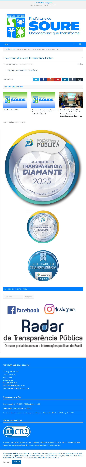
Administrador (11, 64)
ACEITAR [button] (16, 462)
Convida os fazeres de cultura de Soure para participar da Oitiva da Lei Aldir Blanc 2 (43, 112)
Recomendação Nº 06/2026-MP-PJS (14, 404)
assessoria (55, 442)
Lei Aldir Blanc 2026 (42, 5)
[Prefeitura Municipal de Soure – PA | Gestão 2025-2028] (43, 26)
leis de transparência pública (38, 445)
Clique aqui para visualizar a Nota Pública (22, 70)
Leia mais (26, 457)
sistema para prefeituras (30, 442)
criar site (16, 442)
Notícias (80, 64)
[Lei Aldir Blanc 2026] (15, 100)
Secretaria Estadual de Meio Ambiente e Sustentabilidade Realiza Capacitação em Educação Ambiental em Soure (71, 113)
